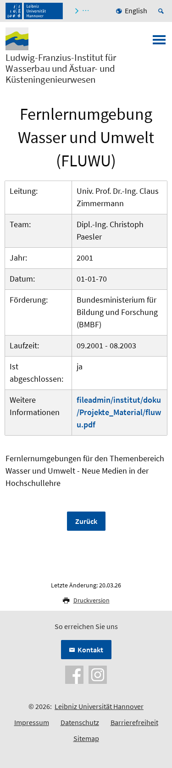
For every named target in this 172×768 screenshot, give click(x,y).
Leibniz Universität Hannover (99, 706)
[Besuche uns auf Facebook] (74, 673)
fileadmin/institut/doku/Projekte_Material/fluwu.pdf (119, 412)
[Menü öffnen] (159, 42)
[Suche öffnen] (162, 11)
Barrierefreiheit (134, 722)
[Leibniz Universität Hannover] (34, 11)
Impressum (31, 722)
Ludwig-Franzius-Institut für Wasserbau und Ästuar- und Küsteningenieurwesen (61, 68)
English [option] (136, 10)
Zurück (86, 521)
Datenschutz (80, 722)
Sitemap (86, 738)
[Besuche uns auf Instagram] (97, 673)
